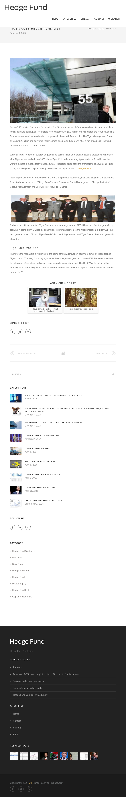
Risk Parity (17, 564)
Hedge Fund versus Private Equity (30, 695)
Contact (99, 19)
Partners (17, 667)
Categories (69, 19)
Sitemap (86, 19)
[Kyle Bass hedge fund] (44, 756)
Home (55, 19)
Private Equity (19, 583)
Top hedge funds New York (40, 487)
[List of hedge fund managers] (94, 756)
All (30, 783)
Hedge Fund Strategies (23, 551)
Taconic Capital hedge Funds (27, 688)
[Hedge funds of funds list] (84, 756)
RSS (15, 734)
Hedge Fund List (106, 29)
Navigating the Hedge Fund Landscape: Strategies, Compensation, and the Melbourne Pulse (67, 410)
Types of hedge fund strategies (43, 500)
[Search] (113, 374)
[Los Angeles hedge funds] (54, 756)
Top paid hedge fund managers (28, 681)
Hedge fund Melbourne (38, 448)
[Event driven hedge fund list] (24, 756)
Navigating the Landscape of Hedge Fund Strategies (55, 422)
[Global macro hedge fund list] (14, 756)
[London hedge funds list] (74, 756)
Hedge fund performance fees (42, 474)
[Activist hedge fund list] (34, 756)
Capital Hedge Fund (22, 596)
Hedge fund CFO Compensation (42, 435)
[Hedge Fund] (26, 5)
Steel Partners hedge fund (40, 461)
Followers (17, 557)
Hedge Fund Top (20, 570)
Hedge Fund (18, 577)
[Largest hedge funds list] (64, 756)
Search (115, 19)
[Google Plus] (28, 331)
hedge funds (84, 168)
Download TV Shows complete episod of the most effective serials (46, 674)
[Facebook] (12, 331)
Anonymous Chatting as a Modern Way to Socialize (53, 395)
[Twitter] (20, 331)
